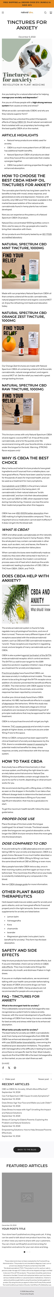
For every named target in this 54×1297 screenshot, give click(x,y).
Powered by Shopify (27, 1294)
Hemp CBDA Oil (18, 122)
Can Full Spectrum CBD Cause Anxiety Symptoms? (25, 1096)
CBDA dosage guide (18, 884)
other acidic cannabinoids (24, 535)
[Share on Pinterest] (15, 1068)
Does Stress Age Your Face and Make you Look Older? (26, 1102)
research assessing (36, 744)
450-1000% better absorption (30, 513)
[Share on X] (9, 1068)
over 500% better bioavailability (20, 1042)
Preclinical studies (10, 673)
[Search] (45, 12)
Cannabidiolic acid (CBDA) (14, 486)
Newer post (43, 1079)
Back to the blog (27, 1149)
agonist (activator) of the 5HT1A (36, 655)
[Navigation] (3, 12)
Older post (10, 1079)
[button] (24, 1252)
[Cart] (51, 12)
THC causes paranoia (21, 726)
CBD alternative (29, 848)
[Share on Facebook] (3, 1068)
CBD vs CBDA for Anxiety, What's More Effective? (24, 1089)
